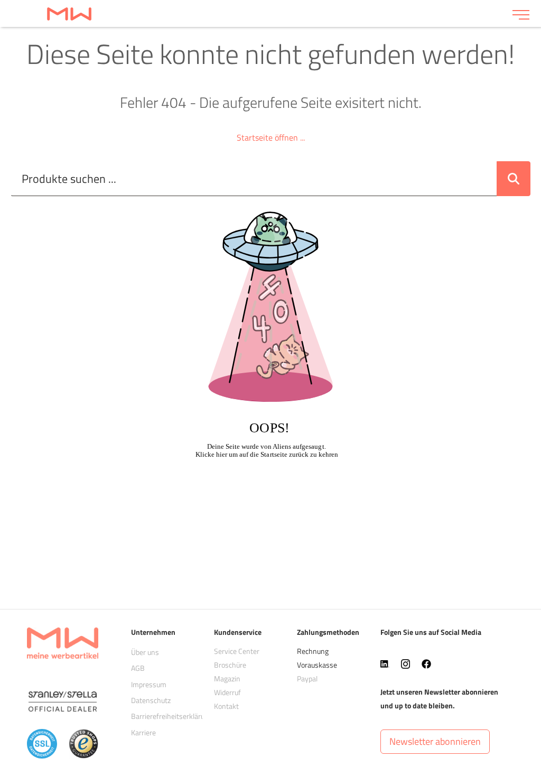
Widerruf (227, 692)
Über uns (145, 652)
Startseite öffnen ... (271, 137)
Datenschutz (151, 700)
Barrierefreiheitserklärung (171, 716)
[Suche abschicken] (513, 178)
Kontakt (226, 706)
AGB (138, 667)
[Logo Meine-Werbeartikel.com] (256, 13)
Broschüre (230, 664)
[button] (435, 741)
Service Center (236, 651)
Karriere (143, 732)
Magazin (227, 678)
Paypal (307, 678)
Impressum (148, 684)
